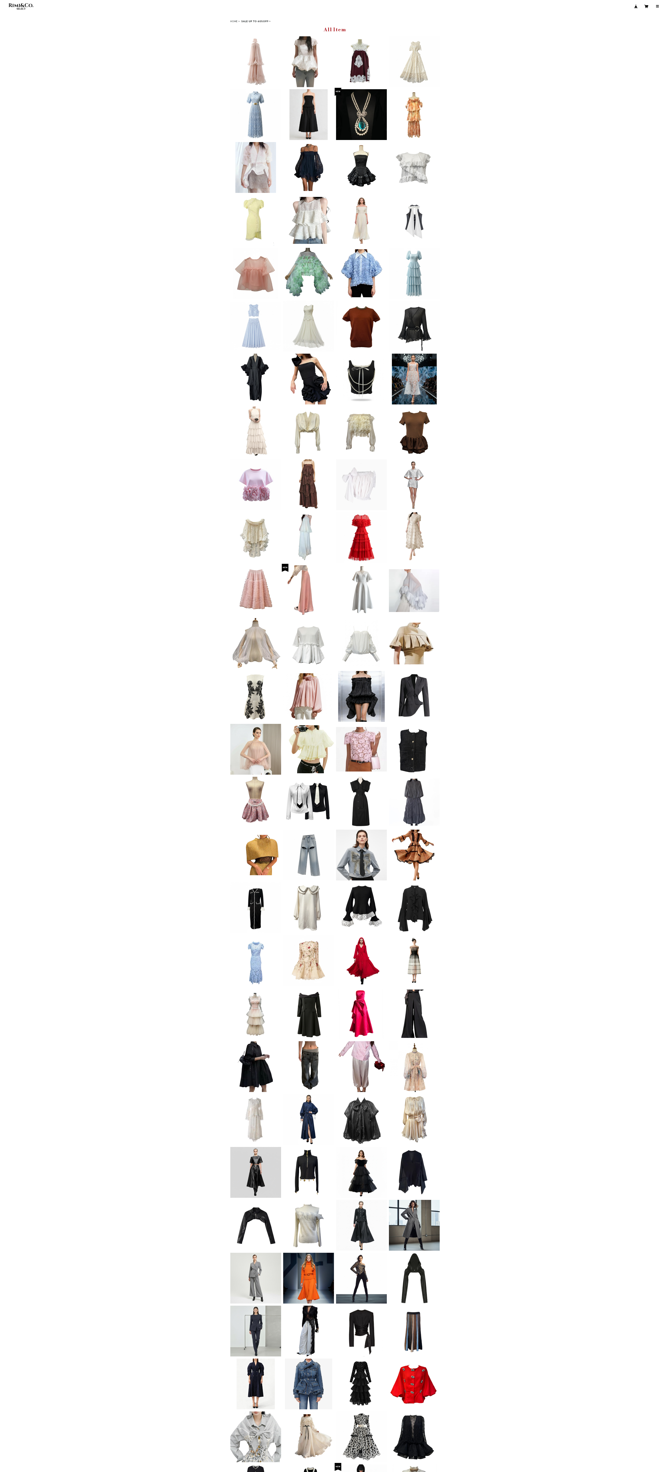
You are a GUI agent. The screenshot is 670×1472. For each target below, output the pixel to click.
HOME (234, 21)
